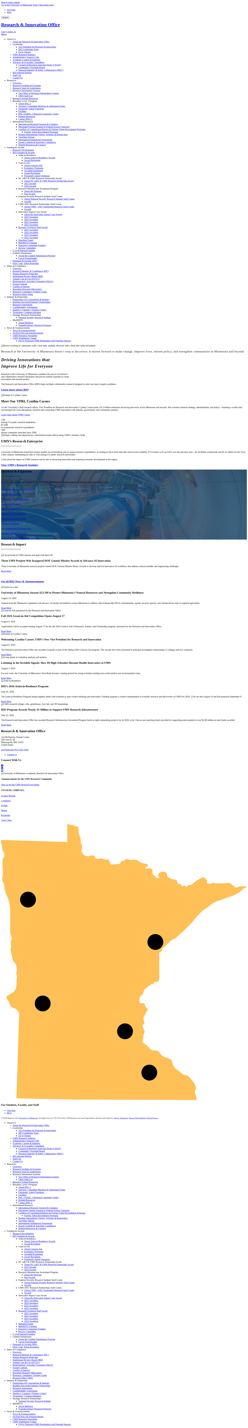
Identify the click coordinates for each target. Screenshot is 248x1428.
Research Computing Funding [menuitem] (32, 245)
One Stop (11, 10)
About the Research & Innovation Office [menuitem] (31, 42)
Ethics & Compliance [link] (16, 266)
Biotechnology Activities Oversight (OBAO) (33, 1365)
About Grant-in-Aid (33, 1249)
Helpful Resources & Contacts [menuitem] (32, 145)
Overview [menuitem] (17, 83)
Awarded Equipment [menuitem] (33, 170)
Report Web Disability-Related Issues (143, 1118)
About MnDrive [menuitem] (25, 322)
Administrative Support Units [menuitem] (26, 57)
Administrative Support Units (26, 1141)
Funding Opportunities (11, 494)
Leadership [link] (18, 44)
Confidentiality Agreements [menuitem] (25, 307)
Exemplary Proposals (33, 1251)
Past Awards (29, 1277)
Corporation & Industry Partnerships (17, 489)
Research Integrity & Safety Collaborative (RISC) (40, 1153)
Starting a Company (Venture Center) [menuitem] (29, 310)
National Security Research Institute (34, 1401)
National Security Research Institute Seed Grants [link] (40, 196)
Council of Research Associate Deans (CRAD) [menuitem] (39, 65)
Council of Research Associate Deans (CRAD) (39, 1148)
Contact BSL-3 (25, 1202)
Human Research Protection (25, 1357)
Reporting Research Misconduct (27, 1373)
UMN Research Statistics (24, 1138)
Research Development (23, 1233)
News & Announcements (24, 1414)
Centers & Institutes (10, 523)
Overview (17, 1166)
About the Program (32, 1275)
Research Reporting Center (13, 519)
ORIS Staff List (25, 1179)
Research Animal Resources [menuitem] (25, 98)
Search (5, 17)
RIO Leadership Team (28, 1133)
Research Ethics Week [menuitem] (23, 294)
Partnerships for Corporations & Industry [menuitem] (31, 299)
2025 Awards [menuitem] (30, 183)
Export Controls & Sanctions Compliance (37, 1226)
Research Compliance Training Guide (30, 1375)
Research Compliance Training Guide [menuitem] (30, 292)
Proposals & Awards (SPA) (25, 1344)
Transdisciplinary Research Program (34, 1409)
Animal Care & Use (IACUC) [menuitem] (26, 279)
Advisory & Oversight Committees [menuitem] (28, 62)
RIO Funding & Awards (24, 1236)
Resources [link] (11, 80)
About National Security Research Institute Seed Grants (49, 1282)
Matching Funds (25, 1324)
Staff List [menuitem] (17, 75)
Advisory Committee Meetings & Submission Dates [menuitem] (41, 106)
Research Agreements (22, 1388)
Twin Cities (6, 820)
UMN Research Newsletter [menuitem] (25, 335)
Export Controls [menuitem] (20, 284)
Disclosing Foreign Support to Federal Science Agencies (43, 1210)
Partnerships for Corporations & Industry (31, 1383)
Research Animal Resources (14, 533)
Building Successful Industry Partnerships (31, 1385)
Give (3, 32)
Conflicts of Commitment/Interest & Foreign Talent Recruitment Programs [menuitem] (51, 129)
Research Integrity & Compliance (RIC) (31, 1355)
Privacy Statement (121, 1118)
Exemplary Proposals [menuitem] (33, 168)
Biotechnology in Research (13, 514)
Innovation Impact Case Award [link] (32, 212)
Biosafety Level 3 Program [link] (25, 101)
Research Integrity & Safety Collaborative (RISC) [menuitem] (40, 70)
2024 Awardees (31, 1303)
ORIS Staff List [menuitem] (25, 96)
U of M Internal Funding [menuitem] (24, 250)
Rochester (5, 815)
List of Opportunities (27, 1342)
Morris (4, 810)
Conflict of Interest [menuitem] (21, 286)
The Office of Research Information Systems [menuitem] (38, 93)
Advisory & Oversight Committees (28, 1146)
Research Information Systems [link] (26, 91)
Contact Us (12, 754)
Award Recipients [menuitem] (32, 160)
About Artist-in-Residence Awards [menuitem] (39, 158)
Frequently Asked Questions (31, 1192)
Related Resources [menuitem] (26, 116)
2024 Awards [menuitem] (30, 186)
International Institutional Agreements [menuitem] (35, 139)
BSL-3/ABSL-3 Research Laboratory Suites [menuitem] (38, 114)
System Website (8, 796)
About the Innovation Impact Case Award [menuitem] (43, 214)
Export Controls (20, 1367)
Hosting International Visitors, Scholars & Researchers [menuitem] (43, 134)
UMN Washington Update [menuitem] (25, 338)
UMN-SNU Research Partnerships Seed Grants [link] (39, 204)
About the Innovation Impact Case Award (43, 1298)
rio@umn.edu (7, 750)
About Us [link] (11, 39)
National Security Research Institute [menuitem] (34, 317)
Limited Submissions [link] (22, 253)
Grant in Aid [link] (24, 163)
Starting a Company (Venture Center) (29, 1393)
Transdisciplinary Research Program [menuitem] (34, 325)
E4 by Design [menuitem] (24, 52)
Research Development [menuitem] (23, 150)
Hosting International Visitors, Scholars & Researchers (43, 1218)
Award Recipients (32, 1244)
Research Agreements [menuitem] (22, 304)
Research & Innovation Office (30, 24)
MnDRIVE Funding (27, 1326)
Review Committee (27, 1331)
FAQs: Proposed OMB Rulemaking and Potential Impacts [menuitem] (44, 341)
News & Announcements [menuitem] (24, 330)
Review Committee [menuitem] (27, 248)
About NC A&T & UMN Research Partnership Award (49, 1264)
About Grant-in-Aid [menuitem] (33, 165)
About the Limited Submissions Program (36, 1339)
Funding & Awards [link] (15, 147)
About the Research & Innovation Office (31, 1125)
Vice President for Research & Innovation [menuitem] (37, 47)
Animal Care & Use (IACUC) (26, 1362)
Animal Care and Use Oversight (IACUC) (20, 538)
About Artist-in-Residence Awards (39, 1241)
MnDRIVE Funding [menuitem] (27, 243)
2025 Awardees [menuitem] (31, 217)
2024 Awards (30, 1269)
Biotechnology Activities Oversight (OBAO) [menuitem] (33, 281)
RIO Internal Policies (22, 1156)
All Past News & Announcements (28, 1416)
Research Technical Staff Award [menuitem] (33, 227)
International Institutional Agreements (35, 1223)
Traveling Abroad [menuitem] (26, 137)
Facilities (22, 1195)
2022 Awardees (31, 1308)
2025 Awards (30, 1267)
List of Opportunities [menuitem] (27, 258)
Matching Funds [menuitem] (25, 240)
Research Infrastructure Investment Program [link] (38, 188)
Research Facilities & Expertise (27, 1169)
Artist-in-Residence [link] (27, 155)
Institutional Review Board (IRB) (28, 1360)
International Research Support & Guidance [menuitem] (38, 124)
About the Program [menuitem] (32, 191)
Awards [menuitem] (27, 201)
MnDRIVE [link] (18, 320)
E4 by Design (24, 1135)
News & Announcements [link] (18, 328)
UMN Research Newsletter (25, 1419)
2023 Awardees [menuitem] (31, 222)
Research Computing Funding (32, 1329)
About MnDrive (25, 1406)
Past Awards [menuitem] (29, 194)
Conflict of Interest (21, 1370)
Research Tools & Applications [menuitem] (27, 88)
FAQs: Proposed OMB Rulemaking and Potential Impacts (44, 1424)
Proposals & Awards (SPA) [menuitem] (25, 261)
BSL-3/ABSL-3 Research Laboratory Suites (38, 1197)
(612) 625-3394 (21, 750)
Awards (27, 1285)
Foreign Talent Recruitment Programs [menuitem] (41, 132)
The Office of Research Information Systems (38, 1177)
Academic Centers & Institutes (26, 1143)
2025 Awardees (31, 1300)
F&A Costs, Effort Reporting (26, 1347)
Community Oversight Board (31, 1151)
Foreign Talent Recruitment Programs (41, 1215)
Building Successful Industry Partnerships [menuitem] (31, 302)
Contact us (11, 32)
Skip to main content (10, 2)
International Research (11, 504)
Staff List (17, 1159)
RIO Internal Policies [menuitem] (22, 72)
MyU (9, 12)
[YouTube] (124, 771)
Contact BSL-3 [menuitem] (25, 119)
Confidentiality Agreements (25, 1391)
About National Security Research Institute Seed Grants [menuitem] (49, 199)
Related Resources (26, 1200)
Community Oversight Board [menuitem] (31, 67)
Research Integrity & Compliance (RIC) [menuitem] (31, 271)
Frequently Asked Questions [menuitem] (31, 109)
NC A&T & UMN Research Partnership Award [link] (40, 178)
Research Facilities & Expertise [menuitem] (27, 85)
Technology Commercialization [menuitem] (27, 312)
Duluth (4, 805)
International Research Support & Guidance (38, 1208)
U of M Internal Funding (24, 1334)
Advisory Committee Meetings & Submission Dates (41, 1190)
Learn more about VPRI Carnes (15, 415)
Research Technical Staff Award (33, 1311)
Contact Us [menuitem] (18, 78)
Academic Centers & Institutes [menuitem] (26, 60)
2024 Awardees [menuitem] (31, 219)
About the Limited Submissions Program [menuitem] (36, 255)
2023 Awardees (31, 1306)
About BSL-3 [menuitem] (24, 103)
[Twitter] (124, 765)
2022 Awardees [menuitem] (31, 225)
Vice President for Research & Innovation (37, 1130)
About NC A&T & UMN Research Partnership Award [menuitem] (49, 181)
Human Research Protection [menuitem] (25, 274)
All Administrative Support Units (16, 528)
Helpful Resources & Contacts (32, 1228)
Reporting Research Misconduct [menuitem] (27, 289)
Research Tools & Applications (27, 1172)
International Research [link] (23, 121)
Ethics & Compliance (11, 509)
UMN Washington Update (25, 1422)
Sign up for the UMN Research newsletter (20, 784)
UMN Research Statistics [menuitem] (24, 54)
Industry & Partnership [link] (17, 297)
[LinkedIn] (124, 768)
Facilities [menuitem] (22, 111)
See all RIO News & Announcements (22, 581)
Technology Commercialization (15, 499)
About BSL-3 (24, 1187)
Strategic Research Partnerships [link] (27, 315)
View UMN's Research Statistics (19, 465)
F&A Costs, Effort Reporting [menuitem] (26, 263)
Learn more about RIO (15, 389)
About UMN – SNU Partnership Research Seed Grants (49, 1290)
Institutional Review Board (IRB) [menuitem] (28, 276)
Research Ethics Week (23, 1378)
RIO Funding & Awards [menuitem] (24, 152)
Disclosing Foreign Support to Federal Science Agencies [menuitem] (43, 127)
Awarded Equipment (33, 1254)
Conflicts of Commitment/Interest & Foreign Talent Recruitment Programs (51, 1213)
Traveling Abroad (26, 1220)
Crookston (6, 800)
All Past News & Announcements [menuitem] (28, 333)
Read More (6, 571)
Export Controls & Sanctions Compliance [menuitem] (37, 142)
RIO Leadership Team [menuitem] (28, 49)
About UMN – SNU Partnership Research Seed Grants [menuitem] (49, 206)
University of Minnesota (28, 1118)
